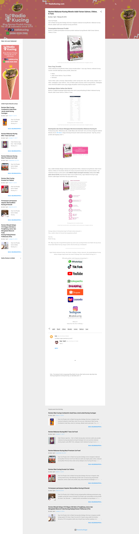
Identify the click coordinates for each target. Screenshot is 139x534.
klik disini (59, 132)
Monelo (70, 329)
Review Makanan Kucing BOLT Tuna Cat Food (63, 432)
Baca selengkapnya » (95, 427)
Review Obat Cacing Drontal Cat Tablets (61, 469)
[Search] (116, 4)
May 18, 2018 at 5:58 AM (63, 336)
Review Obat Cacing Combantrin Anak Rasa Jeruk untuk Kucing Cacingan (72, 413)
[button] (101, 12)
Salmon (81, 329)
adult (53, 329)
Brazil (58, 329)
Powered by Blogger (81, 530)
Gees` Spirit (63, 341)
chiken (64, 329)
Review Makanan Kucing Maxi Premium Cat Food (64, 450)
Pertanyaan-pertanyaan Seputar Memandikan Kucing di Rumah (69, 488)
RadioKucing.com (56, 4)
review (75, 329)
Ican (56, 336)
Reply (56, 348)
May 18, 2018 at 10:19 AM (72, 341)
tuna (87, 329)
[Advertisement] (111, 32)
